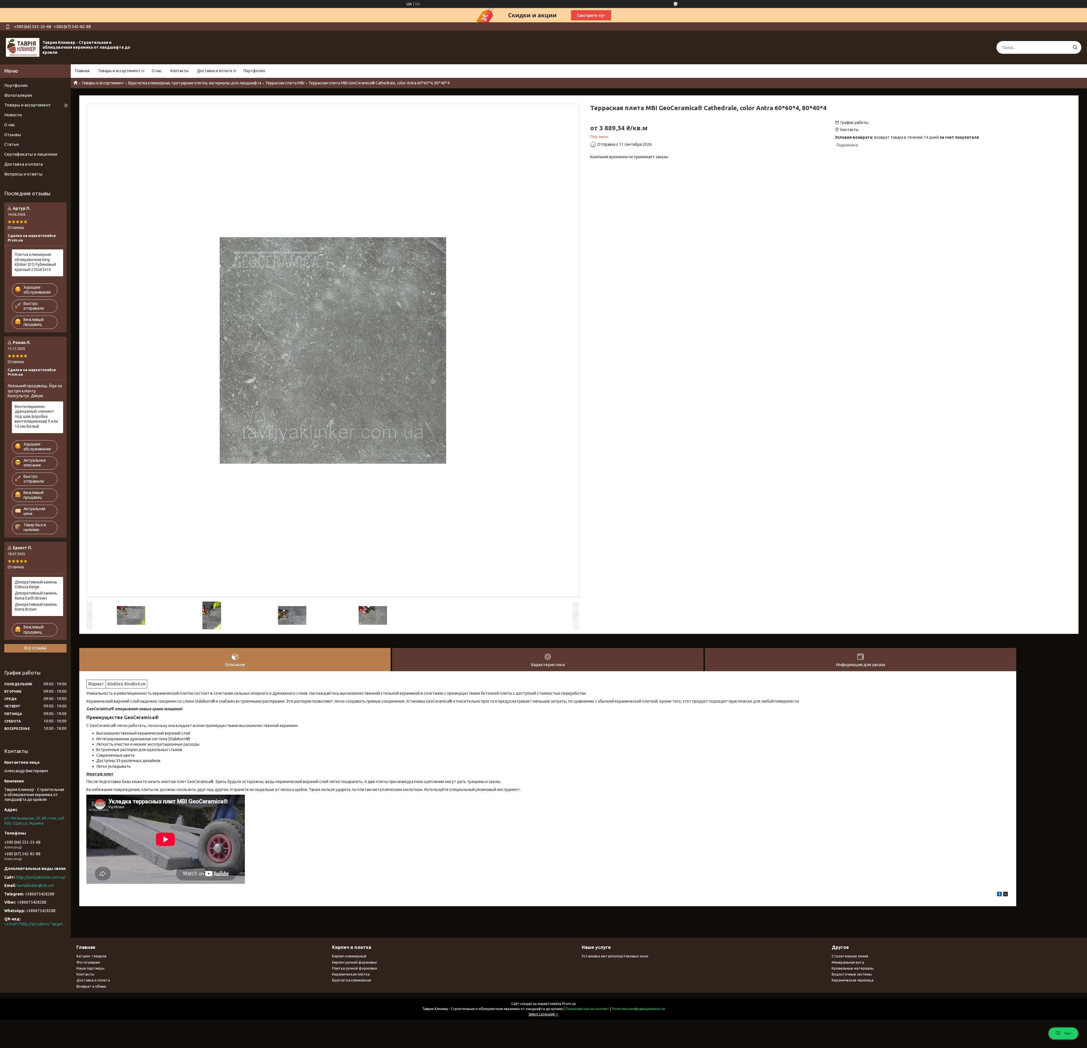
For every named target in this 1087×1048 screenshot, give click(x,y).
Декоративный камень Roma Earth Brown (36, 595)
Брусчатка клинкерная (351, 980)
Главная (82, 71)
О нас (157, 71)
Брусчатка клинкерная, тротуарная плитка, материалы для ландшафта (194, 83)
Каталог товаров (91, 956)
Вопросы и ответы (23, 174)
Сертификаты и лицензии (30, 154)
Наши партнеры (90, 968)
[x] (1005, 895)
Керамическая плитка (351, 974)
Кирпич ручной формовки (354, 962)
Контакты (179, 71)
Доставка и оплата (214, 71)
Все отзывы (35, 648)
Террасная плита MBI (284, 83)
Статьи (11, 144)
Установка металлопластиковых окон (615, 956)
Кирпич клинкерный (349, 956)
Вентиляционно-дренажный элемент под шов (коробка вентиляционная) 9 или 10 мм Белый (36, 416)
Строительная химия (850, 956)
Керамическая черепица (853, 980)
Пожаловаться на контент (587, 1009)
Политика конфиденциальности (638, 1009)
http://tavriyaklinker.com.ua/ (40, 877)
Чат (1067, 1033)
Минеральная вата (848, 962)
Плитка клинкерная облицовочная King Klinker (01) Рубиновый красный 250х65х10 (35, 262)
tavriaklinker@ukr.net (35, 885)
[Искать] (1075, 47)
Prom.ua (569, 1004)
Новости (13, 114)
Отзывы (12, 134)
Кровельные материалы (853, 968)
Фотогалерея (18, 95)
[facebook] (999, 895)
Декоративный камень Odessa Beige (36, 584)
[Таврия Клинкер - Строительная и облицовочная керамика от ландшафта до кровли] (23, 47)
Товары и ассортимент (119, 71)
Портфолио (254, 71)
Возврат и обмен (91, 986)
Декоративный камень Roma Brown (36, 607)
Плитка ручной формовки (354, 968)
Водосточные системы (852, 974)
